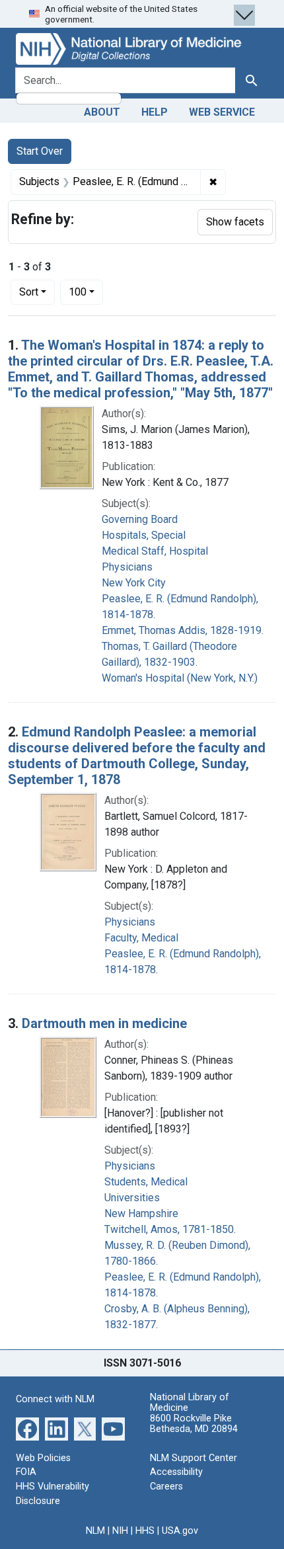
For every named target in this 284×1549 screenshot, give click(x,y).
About (102, 112)
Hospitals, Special (144, 535)
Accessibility (176, 1472)
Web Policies (43, 1458)
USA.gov (180, 1530)
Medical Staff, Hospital (155, 551)
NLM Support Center (193, 1458)
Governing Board (140, 519)
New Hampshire (141, 1213)
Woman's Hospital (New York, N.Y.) (180, 678)
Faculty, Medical (141, 938)
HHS (145, 1530)
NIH (120, 1530)
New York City (134, 582)
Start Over (40, 151)
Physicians (127, 567)
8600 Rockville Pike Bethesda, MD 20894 (194, 1424)
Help (154, 112)
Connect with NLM (55, 1399)
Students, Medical (146, 1181)
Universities (132, 1197)
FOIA (26, 1472)
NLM (95, 1530)
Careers (166, 1486)
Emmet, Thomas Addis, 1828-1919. (183, 630)
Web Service (222, 112)
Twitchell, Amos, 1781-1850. (170, 1229)
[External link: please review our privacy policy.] (27, 1428)
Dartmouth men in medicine (104, 1023)
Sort (28, 292)
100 (86, 291)
